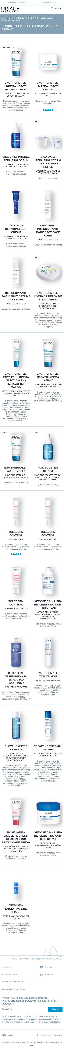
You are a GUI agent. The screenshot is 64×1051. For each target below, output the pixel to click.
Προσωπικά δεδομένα (42, 1042)
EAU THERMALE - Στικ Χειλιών (48, 675)
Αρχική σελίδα (7, 18)
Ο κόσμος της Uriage (17, 2)
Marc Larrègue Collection (13, 989)
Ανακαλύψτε (16, 70)
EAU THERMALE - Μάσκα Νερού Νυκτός (48, 86)
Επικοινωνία (6, 1042)
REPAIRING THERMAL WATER (48, 748)
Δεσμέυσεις (6, 967)
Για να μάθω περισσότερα (49, 1022)
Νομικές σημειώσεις (22, 1042)
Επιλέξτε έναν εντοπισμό (51, 1035)
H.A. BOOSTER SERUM (48, 469)
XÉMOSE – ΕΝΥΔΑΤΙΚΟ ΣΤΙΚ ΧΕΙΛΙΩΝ (16, 908)
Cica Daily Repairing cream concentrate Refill (48, 161)
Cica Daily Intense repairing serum (16, 158)
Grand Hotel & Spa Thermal (13, 982)
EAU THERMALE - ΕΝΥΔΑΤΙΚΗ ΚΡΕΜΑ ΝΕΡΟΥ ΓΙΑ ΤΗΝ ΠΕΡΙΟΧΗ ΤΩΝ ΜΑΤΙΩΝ (16, 380)
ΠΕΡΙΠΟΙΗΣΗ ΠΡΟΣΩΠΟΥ (25, 18)
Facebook (48, 967)
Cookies (56, 1042)
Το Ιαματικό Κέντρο (9, 974)
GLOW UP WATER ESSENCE (16, 748)
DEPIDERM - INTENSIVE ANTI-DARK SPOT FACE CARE (48, 230)
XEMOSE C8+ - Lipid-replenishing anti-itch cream (48, 604)
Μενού (57, 9)
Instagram (48, 974)
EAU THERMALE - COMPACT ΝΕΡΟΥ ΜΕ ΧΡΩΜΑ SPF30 (48, 296)
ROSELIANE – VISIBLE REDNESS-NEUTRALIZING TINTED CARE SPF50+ (16, 837)
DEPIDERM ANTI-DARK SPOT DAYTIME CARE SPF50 (16, 296)
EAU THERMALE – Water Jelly (16, 469)
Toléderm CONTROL (16, 533)
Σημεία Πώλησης (49, 2)
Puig (32, 1045)
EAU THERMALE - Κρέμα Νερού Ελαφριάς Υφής (15, 86)
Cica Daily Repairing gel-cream (16, 229)
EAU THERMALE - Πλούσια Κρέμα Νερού (48, 377)
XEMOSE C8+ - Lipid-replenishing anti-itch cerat (48, 835)
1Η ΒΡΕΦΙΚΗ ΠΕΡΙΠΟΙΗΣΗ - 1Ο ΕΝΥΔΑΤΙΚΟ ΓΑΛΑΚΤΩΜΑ (16, 678)
